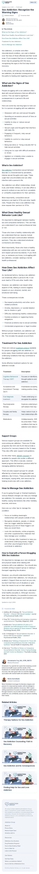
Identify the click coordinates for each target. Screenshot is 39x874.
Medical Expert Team (10, 830)
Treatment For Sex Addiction (11, 41)
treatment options (22, 348)
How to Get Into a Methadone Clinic (15, 864)
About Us (7, 825)
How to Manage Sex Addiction (12, 44)
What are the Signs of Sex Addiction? (14, 32)
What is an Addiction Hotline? (13, 861)
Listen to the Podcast (10, 851)
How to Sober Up (9, 848)
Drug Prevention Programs (12, 843)
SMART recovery (23, 456)
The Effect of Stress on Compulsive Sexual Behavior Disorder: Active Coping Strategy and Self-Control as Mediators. (20, 650)
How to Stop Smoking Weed (12, 846)
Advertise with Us (10, 833)
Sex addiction (7, 170)
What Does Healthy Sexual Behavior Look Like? (17, 35)
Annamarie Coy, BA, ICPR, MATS (14, 20)
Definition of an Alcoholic (12, 841)
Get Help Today (9, 859)
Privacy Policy (8, 828)
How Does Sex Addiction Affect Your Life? (16, 38)
